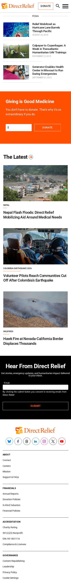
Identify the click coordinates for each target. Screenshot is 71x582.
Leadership (8, 566)
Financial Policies (11, 510)
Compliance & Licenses (14, 544)
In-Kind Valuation (11, 505)
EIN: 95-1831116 (11, 538)
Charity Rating (10, 527)
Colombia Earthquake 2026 (17, 268)
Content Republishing (14, 561)
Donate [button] (46, 6)
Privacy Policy (10, 572)
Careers (7, 466)
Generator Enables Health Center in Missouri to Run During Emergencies (48, 70)
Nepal (6, 205)
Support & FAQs (11, 477)
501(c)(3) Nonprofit (13, 533)
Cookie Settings (10, 578)
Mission (7, 471)
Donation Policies (11, 499)
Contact (7, 460)
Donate (47, 127)
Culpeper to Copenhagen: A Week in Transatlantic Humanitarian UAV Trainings (49, 49)
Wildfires (8, 331)
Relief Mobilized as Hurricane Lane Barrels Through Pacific (46, 27)
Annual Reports (10, 493)
